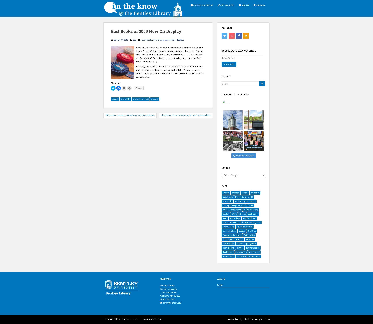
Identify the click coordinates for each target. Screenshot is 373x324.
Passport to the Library (232, 235)
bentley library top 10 (244, 197)
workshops (241, 256)
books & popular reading (164, 40)
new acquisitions (229, 231)
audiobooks (147, 40)
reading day (228, 239)
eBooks (242, 214)
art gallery (255, 193)
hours (253, 218)
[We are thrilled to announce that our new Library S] (254, 120)
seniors (240, 243)
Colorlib (246, 319)
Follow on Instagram (245, 155)
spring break (250, 243)
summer (239, 248)
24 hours (235, 193)
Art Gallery (227, 5)
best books (125, 99)
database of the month (232, 210)
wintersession (228, 256)
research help (228, 243)
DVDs (234, 214)
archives (245, 193)
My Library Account (245, 226)
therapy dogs (241, 252)
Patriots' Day (249, 235)
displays (180, 40)
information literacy (231, 222)
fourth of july (235, 218)
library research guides (251, 222)
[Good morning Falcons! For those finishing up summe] (233, 120)
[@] (230, 103)
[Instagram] (232, 36)
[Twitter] (224, 36)
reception (239, 239)
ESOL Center (253, 214)
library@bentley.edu (171, 302)
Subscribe (229, 64)
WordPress (265, 319)
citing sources (237, 205)
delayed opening (251, 210)
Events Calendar (203, 5)
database (249, 205)
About (245, 5)
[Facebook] (239, 36)
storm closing (228, 248)
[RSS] (246, 36)
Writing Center (254, 256)
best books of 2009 (141, 99)
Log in (220, 285)
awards (115, 99)
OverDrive (251, 231)
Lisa (134, 40)
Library (260, 5)
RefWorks (250, 239)
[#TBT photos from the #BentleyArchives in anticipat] (233, 141)
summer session (252, 248)
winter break (254, 252)
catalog (226, 205)
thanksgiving (228, 252)
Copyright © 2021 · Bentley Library (121, 319)
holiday (246, 218)
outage (242, 231)
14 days (226, 193)
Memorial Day (228, 226)
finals (225, 218)
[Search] (262, 83)
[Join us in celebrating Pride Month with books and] (254, 141)
